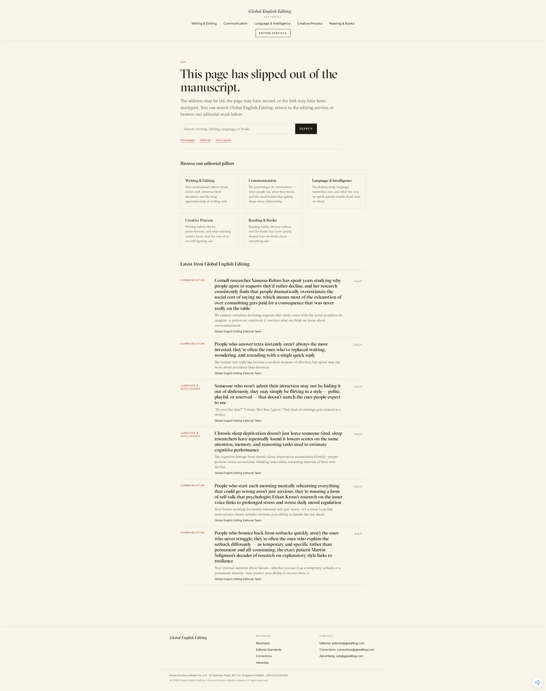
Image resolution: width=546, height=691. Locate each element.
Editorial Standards (268, 649)
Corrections (264, 656)
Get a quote (223, 140)
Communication (236, 23)
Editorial (205, 140)
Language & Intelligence (272, 23)
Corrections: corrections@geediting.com (346, 649)
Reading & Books (341, 23)
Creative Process (309, 23)
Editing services (273, 33)
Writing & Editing (204, 23)
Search (306, 128)
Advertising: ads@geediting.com (341, 656)
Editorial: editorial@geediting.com (341, 643)
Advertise (262, 662)
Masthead (262, 643)
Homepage (187, 140)
